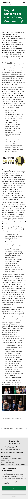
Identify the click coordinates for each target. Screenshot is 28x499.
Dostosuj (14, 492)
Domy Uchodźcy (7, 202)
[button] (14, 3)
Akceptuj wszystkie (14, 488)
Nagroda (5, 275)
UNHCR (9, 63)
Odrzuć (14, 496)
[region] (14, 482)
